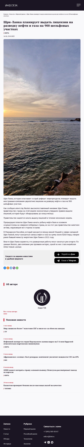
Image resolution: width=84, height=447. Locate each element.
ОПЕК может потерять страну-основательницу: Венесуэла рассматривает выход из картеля (40, 371)
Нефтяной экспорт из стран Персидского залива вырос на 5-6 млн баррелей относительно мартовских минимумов (38, 343)
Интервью (7, 444)
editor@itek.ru (49, 436)
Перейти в (68, 254)
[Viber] (14, 268)
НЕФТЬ (6, 33)
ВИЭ (5, 360)
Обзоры (6, 439)
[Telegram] (11, 268)
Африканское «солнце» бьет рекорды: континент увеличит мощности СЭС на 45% (41, 357)
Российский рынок (30, 434)
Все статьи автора (10, 312)
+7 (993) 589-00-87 (51, 431)
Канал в (68, 260)
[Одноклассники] (8, 268)
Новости (7, 429)
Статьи (6, 434)
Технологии (28, 439)
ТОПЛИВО (7, 388)
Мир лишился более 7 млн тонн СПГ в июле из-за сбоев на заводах (34, 328)
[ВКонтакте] (5, 268)
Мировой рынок (30, 429)
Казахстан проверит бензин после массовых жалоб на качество (32, 385)
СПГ (5, 332)
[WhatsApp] (17, 268)
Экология (27, 444)
